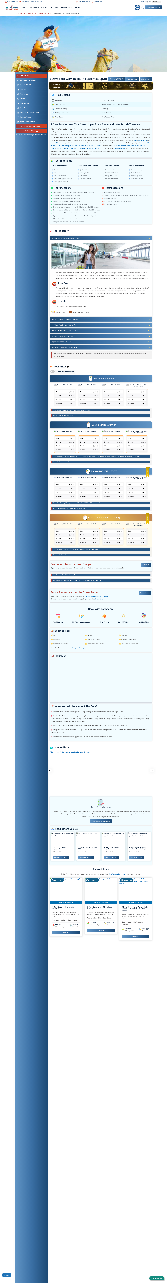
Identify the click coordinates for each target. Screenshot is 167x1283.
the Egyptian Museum (72, 146)
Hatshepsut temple (78, 148)
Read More (60, 857)
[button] (142, 7)
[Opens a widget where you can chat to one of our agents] (6, 1275)
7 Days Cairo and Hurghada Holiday (63, 908)
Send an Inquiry (145, 79)
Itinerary (23, 89)
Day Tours (44, 7)
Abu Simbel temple (92, 148)
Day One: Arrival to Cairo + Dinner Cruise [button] (65, 238)
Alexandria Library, (133, 146)
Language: (148, 2)
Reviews (78, 7)
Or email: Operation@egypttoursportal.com (31, 135)
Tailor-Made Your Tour (153, 7)
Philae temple (120, 148)
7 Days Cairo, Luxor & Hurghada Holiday (99, 908)
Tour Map (23, 108)
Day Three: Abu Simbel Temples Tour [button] (64, 325)
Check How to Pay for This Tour (97, 596)
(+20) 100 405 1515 (12, 1)
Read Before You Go (27, 122)
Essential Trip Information (29, 112)
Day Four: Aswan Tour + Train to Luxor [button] (64, 330)
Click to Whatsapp (31, 131)
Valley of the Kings (63, 148)
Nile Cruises (55, 7)
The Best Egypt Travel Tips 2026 (87, 848)
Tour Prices (23, 94)
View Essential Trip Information (101, 821)
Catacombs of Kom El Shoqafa (90, 146)
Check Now (99, 599)
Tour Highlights (26, 85)
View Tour (66, 932)
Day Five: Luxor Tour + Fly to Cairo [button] (63, 336)
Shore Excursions (67, 7)
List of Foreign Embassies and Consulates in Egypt (137, 848)
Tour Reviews (25, 103)
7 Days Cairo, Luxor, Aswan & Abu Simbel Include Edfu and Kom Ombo (135, 909)
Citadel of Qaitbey (119, 146)
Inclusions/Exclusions (28, 80)
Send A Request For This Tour (31, 126)
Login (142, 2)
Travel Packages (33, 7)
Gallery (22, 99)
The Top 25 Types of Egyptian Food (60, 848)
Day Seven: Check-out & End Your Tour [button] (64, 347)
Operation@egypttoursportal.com (31, 1)
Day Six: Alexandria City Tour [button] (61, 342)
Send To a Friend (132, 79)
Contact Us (146, 564)
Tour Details (24, 76)
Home (23, 7)
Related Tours (25, 117)
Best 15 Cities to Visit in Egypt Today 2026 (111, 848)
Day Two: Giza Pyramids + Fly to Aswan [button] (64, 319)
